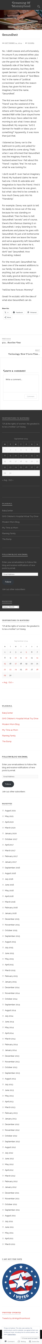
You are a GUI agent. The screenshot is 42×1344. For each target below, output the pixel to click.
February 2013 (11, 1113)
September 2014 (12, 1004)
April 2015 (9, 964)
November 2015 (12, 925)
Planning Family (9, 533)
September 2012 (12, 1141)
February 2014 (11, 1044)
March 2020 (10, 828)
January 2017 (10, 862)
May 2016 (9, 890)
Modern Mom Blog (10, 522)
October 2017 (11, 839)
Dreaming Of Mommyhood (21, 4)
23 (10, 467)
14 (37, 455)
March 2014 (10, 1039)
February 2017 (11, 856)
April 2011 (9, 1238)
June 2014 (9, 1021)
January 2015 (11, 982)
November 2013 (12, 1061)
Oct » (11, 480)
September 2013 (12, 1073)
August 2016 (10, 873)
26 (26, 467)
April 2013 (9, 1101)
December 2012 (12, 1124)
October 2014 (11, 999)
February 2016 (11, 907)
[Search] (36, 6)
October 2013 (11, 1067)
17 (16, 461)
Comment (30, 396)
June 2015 (9, 953)
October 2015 (11, 930)
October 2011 (11, 1204)
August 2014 (10, 1010)
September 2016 (12, 867)
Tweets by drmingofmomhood (16, 1318)
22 (5, 467)
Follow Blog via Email (15, 554)
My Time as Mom (10, 527)
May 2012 (9, 1164)
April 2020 (9, 822)
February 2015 (11, 976)
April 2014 (9, 1033)
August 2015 (10, 942)
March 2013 (10, 1107)
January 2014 (11, 1050)
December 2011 (12, 1193)
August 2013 (10, 1079)
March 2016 (10, 902)
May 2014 (9, 1027)
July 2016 (9, 879)
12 (26, 455)
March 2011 (10, 1244)
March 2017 (10, 850)
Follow (8, 582)
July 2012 (9, 1153)
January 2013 (10, 1119)
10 (16, 455)
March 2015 (10, 970)
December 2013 (12, 1056)
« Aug (4, 480)
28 (37, 467)
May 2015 (9, 959)
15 (5, 461)
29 (5, 473)
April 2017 (9, 845)
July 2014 (9, 1016)
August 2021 (10, 810)
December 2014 (12, 987)
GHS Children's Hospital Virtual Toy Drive (20, 516)
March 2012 (10, 1176)
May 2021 (9, 816)
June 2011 (9, 1227)
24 (16, 467)
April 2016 (9, 896)
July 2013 (9, 1084)
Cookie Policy (11, 1334)
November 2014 (12, 993)
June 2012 (9, 1158)
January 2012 (10, 1187)
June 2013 (9, 1090)
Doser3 (31, 43)
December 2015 (12, 919)
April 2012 (9, 1170)
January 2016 (11, 913)
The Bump (7, 539)
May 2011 (9, 1233)
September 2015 (12, 936)
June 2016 (9, 885)
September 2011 (12, 1210)
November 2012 (12, 1130)
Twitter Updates (11, 1313)
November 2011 (12, 1198)
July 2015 (9, 947)
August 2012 (10, 1147)
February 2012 (11, 1181)
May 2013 (9, 1096)
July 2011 (9, 1221)
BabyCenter (7, 510)
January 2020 (11, 833)
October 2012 (11, 1136)
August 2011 (10, 1215)
